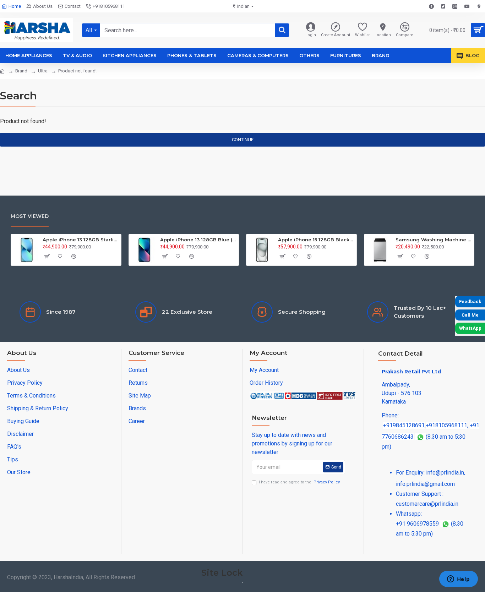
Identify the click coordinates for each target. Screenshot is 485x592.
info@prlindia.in (445, 472)
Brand (21, 70)
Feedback (470, 301)
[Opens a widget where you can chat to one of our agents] (458, 579)
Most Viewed (30, 216)
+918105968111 (446, 425)
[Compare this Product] (74, 256)
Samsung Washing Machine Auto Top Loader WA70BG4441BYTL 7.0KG (434, 239)
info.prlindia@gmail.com (425, 484)
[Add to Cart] (47, 256)
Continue (243, 139)
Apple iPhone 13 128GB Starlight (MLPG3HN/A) (81, 239)
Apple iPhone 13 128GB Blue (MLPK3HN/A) (198, 239)
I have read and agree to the (299, 482)
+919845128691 (404, 425)
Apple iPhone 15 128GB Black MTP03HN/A (316, 239)
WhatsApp (470, 328)
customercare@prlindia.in (427, 503)
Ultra (43, 70)
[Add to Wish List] (60, 256)
